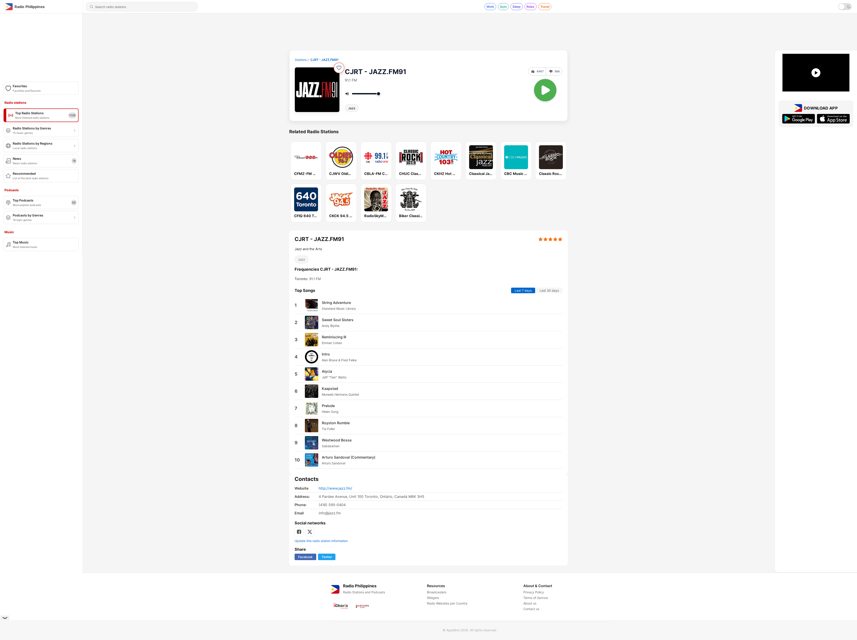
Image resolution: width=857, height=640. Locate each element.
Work (490, 6)
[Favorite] (339, 67)
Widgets (433, 598)
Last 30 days (549, 290)
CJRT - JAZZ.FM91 (324, 60)
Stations (301, 60)
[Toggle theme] (845, 6)
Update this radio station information (321, 541)
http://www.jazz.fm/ (335, 488)
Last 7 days (523, 290)
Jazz (351, 108)
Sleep (516, 6)
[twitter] (309, 531)
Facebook (305, 557)
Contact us (531, 609)
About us (529, 603)
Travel (544, 6)
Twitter (327, 557)
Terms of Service (535, 598)
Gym (503, 6)
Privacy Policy (533, 592)
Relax (530, 6)
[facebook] (299, 531)
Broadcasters (436, 592)
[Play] (545, 90)
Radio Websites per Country (447, 603)
